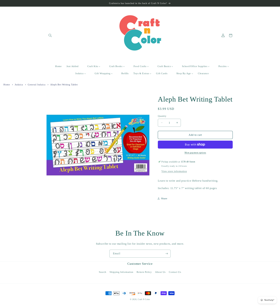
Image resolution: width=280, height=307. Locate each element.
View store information (174, 171)
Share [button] (164, 198)
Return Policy (144, 272)
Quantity (162, 116)
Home (6, 84)
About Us (160, 272)
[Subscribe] (166, 254)
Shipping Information (121, 272)
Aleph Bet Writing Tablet (64, 84)
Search (102, 272)
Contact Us (175, 272)
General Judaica (36, 84)
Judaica (19, 84)
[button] (50, 35)
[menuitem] (56, 66)
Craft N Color (144, 299)
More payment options (195, 152)
